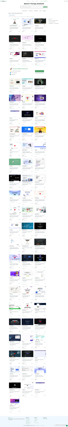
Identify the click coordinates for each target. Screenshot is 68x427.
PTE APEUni (37, 341)
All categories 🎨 (36, 10)
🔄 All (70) (10, 16)
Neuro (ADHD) (12, 341)
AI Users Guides (36, 422)
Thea (23, 25)
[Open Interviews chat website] (27, 325)
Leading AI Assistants (12, 46)
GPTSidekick (37, 389)
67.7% (24, 363)
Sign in (41, 1)
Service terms (42, 425)
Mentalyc (11, 58)
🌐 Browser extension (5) (23, 16)
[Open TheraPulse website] (26, 58)
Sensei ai (23, 389)
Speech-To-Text (11, 329)
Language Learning (37, 62)
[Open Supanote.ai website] (26, 42)
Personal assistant (12, 345)
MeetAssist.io (37, 325)
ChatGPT (11, 42)
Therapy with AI (12, 357)
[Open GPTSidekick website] (39, 389)
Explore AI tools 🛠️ (24, 10)
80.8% (11, 187)
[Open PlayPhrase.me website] (14, 389)
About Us (35, 420)
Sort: (12, 15)
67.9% (24, 31)
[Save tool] (19, 26)
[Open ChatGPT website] (13, 42)
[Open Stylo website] (24, 341)
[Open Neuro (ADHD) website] (14, 341)
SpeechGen (24, 373)
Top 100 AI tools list (28, 422)
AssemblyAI (11, 325)
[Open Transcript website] (13, 373)
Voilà (23, 357)
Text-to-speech (24, 377)
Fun (10, 393)
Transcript (11, 373)
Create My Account (39, 71)
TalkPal (36, 58)
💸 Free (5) (13, 16)
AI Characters (24, 62)
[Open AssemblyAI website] (14, 325)
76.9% (24, 139)
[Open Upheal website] (37, 357)
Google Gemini (37, 42)
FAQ (35, 421)
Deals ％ (40, 10)
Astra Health (37, 373)
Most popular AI (28, 421)
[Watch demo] (15, 38)
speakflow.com (12, 405)
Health (36, 29)
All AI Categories (28, 419)
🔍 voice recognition (56, 23)
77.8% (11, 91)
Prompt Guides (11, 409)
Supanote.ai (24, 42)
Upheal (36, 357)
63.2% (11, 107)
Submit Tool (36, 418)
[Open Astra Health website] (39, 373)
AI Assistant (36, 393)
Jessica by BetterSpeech (13, 25)
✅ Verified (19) (32, 16)
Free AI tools (27, 423)
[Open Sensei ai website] (25, 389)
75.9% (24, 219)
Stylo (23, 341)
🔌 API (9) (19, 16)
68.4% (37, 251)
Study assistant (24, 29)
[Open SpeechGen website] (27, 373)
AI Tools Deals (27, 418)
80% (11, 139)
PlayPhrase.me (12, 389)
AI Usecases (27, 420)
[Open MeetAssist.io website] (39, 325)
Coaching (11, 29)
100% (11, 31)
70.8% (24, 107)
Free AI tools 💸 (30, 10)
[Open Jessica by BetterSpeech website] (17, 25)
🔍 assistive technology (55, 20)
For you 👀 (44, 10)
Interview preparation (25, 329)
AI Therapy (36, 25)
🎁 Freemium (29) (16, 16)
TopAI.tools (11, 417)
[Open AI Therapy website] (38, 25)
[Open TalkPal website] (38, 58)
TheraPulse (24, 58)
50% (36, 31)
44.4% (11, 331)
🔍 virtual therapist (50, 23)
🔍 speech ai (49, 20)
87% (11, 299)
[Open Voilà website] (25, 357)
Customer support (25, 345)
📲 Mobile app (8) (28, 16)
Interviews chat (24, 325)
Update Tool (36, 419)
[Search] (67, 425)
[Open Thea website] (25, 25)
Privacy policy (37, 425)
